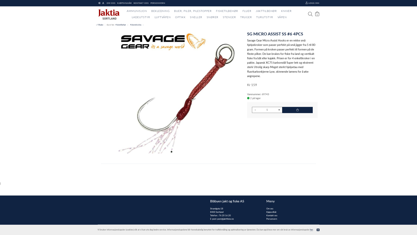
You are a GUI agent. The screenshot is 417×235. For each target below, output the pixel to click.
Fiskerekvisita (135, 25)
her (311, 230)
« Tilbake (99, 25)
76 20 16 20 (225, 216)
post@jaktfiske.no (225, 219)
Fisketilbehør (120, 25)
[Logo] (108, 14)
